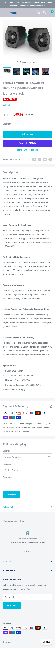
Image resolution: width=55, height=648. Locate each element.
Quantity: (7, 124)
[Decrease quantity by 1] (16, 124)
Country (6, 450)
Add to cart (27, 134)
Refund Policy (9, 507)
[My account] (44, 12)
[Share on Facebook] (34, 159)
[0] (50, 12)
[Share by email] (50, 159)
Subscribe (12, 605)
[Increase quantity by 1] (31, 124)
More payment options (27, 149)
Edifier (6, 105)
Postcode (7, 477)
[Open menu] (4, 13)
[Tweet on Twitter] (45, 159)
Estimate (11, 494)
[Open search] (38, 12)
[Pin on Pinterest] (39, 159)
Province (7, 464)
